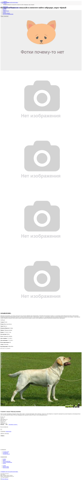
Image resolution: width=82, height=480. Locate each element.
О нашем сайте (6, 451)
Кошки (7, 7)
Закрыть (2, 435)
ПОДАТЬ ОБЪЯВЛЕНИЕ (8, 14)
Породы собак (6, 466)
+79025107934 (8, 431)
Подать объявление (4, 16)
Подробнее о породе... (13, 424)
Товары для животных (7, 462)
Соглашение (5, 452)
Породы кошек (6, 467)
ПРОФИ (4, 8)
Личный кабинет (6, 13)
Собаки (4, 7)
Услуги (18, 7)
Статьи (4, 11)
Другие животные (13, 7)
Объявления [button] (5, 6)
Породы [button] (4, 9)
